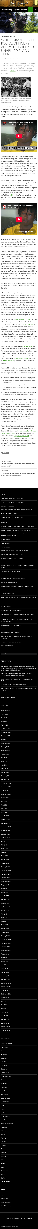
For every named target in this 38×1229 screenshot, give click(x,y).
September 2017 (6, 907)
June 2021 (4, 761)
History (3, 1112)
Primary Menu (35, 9)
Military (3, 1131)
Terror (3, 1174)
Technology (4, 1171)
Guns (2, 1105)
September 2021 (6, 750)
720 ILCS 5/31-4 (8, 361)
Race (7, 36)
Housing (3, 1120)
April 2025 (4, 714)
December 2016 (6, 939)
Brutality (4, 1054)
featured (5, 452)
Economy (4, 1083)
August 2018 (5, 885)
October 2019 (5, 834)
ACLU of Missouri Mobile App (10, 632)
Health (3, 1109)
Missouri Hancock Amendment (11, 642)
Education (4, 1087)
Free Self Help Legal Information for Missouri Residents (14, 9)
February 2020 (5, 819)
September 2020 (6, 794)
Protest (3, 1145)
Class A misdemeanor (20, 358)
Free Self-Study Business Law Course (13, 502)
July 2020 (4, 801)
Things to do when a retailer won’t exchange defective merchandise (16, 535)
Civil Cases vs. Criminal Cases (10, 571)
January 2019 (5, 867)
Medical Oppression (7, 593)
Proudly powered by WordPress (9, 1226)
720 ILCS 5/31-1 (27, 346)
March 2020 (5, 816)
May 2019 (4, 852)
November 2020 (6, 787)
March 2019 (5, 859)
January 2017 (5, 936)
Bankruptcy (4, 1047)
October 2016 (5, 947)
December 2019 (6, 827)
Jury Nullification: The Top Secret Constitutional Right (17, 566)
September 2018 (6, 881)
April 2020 (4, 812)
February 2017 (5, 932)
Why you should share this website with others (17, 586)
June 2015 (4, 1005)
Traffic (12, 36)
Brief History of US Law (8, 575)
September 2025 (6, 710)
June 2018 (4, 892)
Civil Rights (4, 1065)
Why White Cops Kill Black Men (11, 625)
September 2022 (6, 743)
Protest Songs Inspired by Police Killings (14, 629)
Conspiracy (4, 1069)
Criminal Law (5, 1072)
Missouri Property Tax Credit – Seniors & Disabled (17, 526)
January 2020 (5, 823)
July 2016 (4, 957)
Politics (3, 1138)
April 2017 (4, 925)
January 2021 (5, 779)
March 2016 (5, 972)
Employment (5, 1094)
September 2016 (6, 950)
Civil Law (4, 1062)
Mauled (13, 70)
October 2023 (5, 736)
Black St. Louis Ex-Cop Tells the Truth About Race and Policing (18, 522)
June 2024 (4, 718)
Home (3, 495)
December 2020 (6, 783)
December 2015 (6, 983)
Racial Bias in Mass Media (9, 582)
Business (3, 1058)
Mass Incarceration (7, 1123)
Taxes (2, 1167)
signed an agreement (21, 436)
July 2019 (4, 845)
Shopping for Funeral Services (11, 603)
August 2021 (5, 754)
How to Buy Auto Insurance (10, 513)
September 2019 (6, 838)
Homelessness (5, 1116)
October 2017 (5, 903)
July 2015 (4, 1001)
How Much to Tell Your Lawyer (11, 610)
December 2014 (6, 1023)
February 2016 (5, 976)
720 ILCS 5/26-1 (28, 324)
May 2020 (4, 808)
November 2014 (6, 1026)
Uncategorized (5, 1181)
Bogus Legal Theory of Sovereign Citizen (14, 551)
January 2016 (5, 979)
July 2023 (4, 739)
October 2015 (5, 990)
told (11, 195)
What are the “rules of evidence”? (12, 562)
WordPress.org (6, 1206)
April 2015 (4, 1012)
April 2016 (4, 968)
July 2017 (4, 914)
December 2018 (6, 870)
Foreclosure (5, 1102)
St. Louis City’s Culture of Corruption (13, 578)
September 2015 (6, 994)
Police (3, 36)
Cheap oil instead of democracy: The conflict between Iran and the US (18, 463)
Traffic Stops (5, 539)
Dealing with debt (7, 646)
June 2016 (4, 961)
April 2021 (4, 768)
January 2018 (5, 899)
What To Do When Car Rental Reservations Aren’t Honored (17, 637)
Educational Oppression (9, 590)
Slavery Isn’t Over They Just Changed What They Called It (19, 598)
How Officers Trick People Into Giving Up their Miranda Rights (16, 620)
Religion (3, 1156)
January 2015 (5, 1019)
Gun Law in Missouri (7, 506)
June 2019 (4, 848)
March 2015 (5, 1016)
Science (3, 1160)
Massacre (4, 1127)
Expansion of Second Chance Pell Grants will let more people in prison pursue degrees (18, 473)
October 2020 (5, 790)
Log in (3, 1195)
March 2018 (5, 896)
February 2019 (5, 863)
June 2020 (4, 805)
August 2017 (5, 910)
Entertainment (5, 1098)
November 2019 (6, 830)
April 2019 (4, 856)
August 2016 (5, 954)
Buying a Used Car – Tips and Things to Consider (16, 510)
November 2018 (6, 874)
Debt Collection (6, 1076)
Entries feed (5, 1198)
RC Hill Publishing (26, 1218)
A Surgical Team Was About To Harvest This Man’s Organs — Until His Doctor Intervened (16, 674)
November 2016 (6, 943)
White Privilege (6, 547)
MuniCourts (14, 58)
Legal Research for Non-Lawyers (12, 498)
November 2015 (6, 987)
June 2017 (4, 917)
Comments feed (6, 1202)
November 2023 (6, 732)
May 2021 (4, 765)
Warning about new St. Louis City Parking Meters (17, 530)
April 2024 (4, 725)
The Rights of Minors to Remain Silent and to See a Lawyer (17, 615)
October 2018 (5, 877)
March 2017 (5, 928)
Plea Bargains (5, 543)
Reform (3, 1152)
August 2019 (5, 841)
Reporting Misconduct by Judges (12, 558)
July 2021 (4, 758)
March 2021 (5, 772)
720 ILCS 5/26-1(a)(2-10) (22, 319)
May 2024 (4, 721)
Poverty (3, 1141)
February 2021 (5, 776)
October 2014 (5, 1030)
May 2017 (4, 921)
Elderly (3, 1091)
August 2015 (5, 997)
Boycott (3, 1051)
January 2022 (5, 747)
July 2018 (4, 888)
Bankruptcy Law (6, 606)
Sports (3, 1163)
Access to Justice (6, 1043)
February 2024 (5, 728)
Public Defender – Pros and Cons (11, 554)
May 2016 (4, 965)
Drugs (3, 1080)
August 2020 (5, 798)
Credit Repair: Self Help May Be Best (12, 517)
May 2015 (4, 1008)
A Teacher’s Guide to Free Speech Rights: (13, 684)
